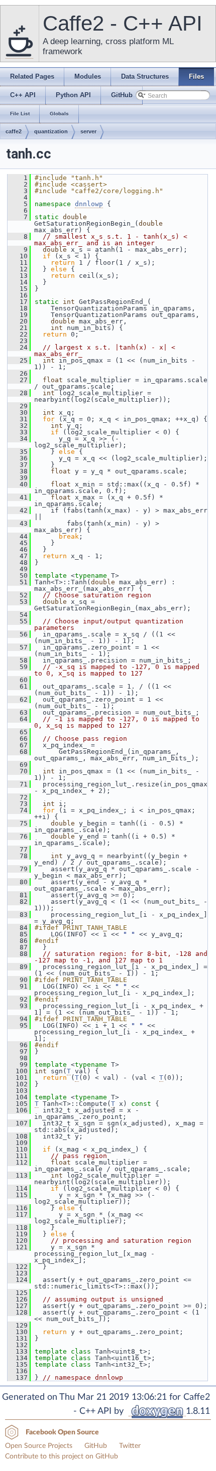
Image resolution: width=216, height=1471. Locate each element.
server (88, 131)
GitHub (95, 1445)
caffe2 (14, 131)
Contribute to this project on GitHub (61, 1456)
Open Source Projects (38, 1445)
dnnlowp (89, 204)
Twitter (130, 1445)
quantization (51, 131)
